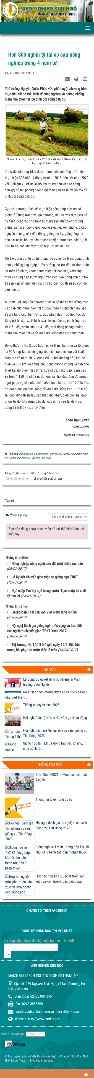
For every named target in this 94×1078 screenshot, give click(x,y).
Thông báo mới (49, 764)
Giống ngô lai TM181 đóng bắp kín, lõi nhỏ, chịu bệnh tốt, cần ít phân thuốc (62, 849)
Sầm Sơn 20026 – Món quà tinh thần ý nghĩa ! (62, 777)
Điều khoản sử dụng (41, 1060)
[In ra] (77, 78)
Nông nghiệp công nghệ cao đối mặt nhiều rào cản (47, 563)
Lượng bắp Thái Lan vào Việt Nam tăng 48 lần (44, 612)
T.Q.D (22, 1060)
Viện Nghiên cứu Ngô (43, 1056)
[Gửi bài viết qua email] (68, 78)
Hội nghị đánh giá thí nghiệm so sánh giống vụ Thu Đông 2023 (61, 825)
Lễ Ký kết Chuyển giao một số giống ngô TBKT (44, 577)
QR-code (8, 1044)
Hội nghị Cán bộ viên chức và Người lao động (55, 718)
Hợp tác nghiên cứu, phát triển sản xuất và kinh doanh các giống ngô (60, 879)
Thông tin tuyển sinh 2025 (41, 705)
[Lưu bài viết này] (85, 78)
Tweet (9, 501)
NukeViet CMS (79, 1056)
